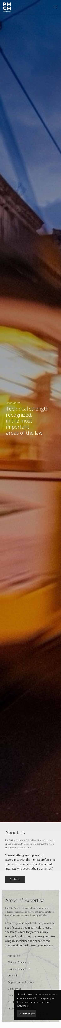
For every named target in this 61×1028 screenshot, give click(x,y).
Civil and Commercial (19, 962)
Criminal (12, 975)
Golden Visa (14, 988)
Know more (22, 1006)
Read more (15, 879)
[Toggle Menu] (55, 7)
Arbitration (14, 955)
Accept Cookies (27, 1013)
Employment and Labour (21, 982)
